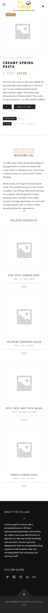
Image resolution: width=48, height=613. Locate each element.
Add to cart (24, 107)
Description (24, 149)
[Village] (24, 6)
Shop (5, 58)
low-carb (19, 124)
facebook (15, 577)
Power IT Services (36, 602)
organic (30, 124)
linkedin (28, 577)
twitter (8, 577)
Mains (11, 58)
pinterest (22, 577)
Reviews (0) (24, 155)
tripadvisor (35, 577)
